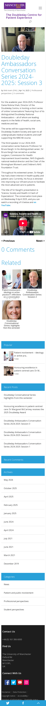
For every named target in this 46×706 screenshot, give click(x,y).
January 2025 (10, 513)
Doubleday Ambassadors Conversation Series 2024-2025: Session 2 (22, 434)
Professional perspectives (16, 601)
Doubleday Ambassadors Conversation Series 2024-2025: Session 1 (22, 445)
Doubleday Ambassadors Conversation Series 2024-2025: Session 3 (22, 422)
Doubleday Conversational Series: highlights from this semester (20, 396)
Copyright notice (8, 696)
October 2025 (10, 488)
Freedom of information (12, 699)
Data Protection (19, 692)
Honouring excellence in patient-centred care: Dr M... (27, 369)
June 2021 (8, 547)
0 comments (19, 93)
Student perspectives (14, 609)
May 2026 (8, 479)
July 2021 (8, 538)
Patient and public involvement (18, 592)
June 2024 (8, 521)
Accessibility (22, 696)
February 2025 (11, 505)
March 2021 (9, 555)
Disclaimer (6, 692)
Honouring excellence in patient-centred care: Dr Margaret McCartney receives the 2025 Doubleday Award (24, 409)
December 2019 (11, 563)
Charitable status (31, 699)
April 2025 (8, 496)
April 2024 (8, 530)
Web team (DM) (10, 90)
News (6, 584)
